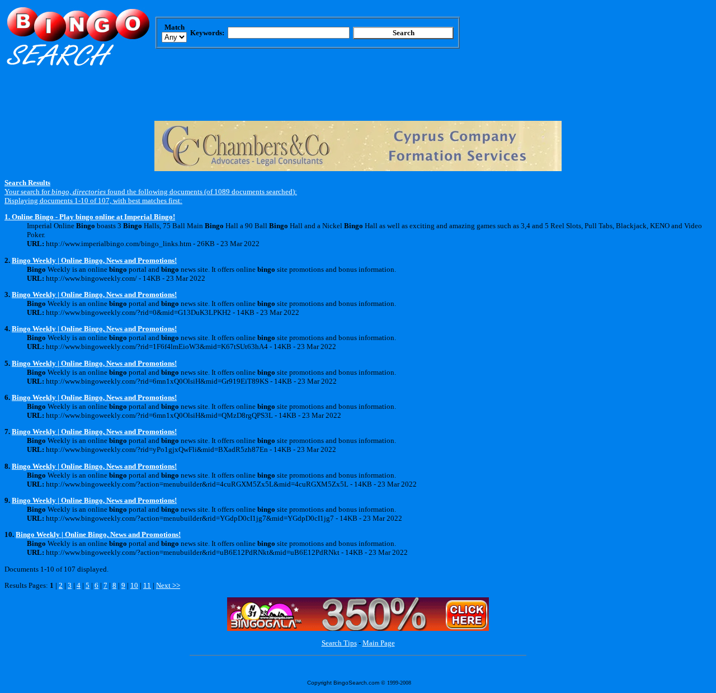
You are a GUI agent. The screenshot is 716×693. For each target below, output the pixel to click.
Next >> (168, 585)
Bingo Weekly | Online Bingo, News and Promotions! (94, 260)
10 (134, 585)
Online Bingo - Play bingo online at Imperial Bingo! (93, 217)
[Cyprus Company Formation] (358, 168)
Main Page (378, 643)
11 (147, 585)
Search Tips (339, 643)
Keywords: (207, 33)
